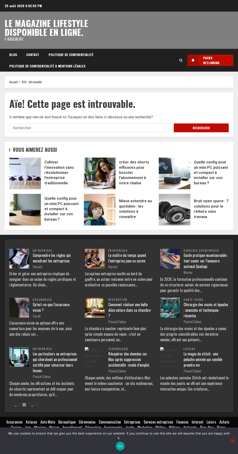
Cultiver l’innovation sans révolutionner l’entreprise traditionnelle (25, 173)
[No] (232, 440)
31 (28, 405)
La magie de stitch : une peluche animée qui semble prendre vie (203, 359)
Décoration (117, 300)
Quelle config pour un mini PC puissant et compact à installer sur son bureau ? (174, 173)
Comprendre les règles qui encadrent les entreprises (52, 258)
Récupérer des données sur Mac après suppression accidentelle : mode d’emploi (128, 359)
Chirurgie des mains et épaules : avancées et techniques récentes (206, 310)
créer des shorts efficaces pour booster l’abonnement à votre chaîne (100, 173)
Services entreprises (201, 250)
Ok (120, 446)
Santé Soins (193, 300)
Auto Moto (47, 422)
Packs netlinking (211, 60)
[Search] (180, 60)
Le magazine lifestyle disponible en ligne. (46, 27)
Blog (13, 54)
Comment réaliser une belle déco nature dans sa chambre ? (129, 310)
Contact (32, 54)
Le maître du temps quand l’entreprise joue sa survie (127, 258)
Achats (224, 422)
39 (36, 405)
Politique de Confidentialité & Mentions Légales (47, 65)
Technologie (118, 349)
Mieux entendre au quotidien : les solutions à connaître (100, 209)
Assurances (42, 300)
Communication (110, 422)
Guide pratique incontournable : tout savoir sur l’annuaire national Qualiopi (206, 260)
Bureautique (67, 422)
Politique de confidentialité (71, 54)
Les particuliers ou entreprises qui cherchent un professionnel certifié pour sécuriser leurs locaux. (55, 362)
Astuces (31, 422)
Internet (197, 422)
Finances (182, 422)
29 (19, 405)
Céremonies (87, 422)
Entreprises (43, 250)
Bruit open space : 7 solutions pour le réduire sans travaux (174, 209)
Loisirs (189, 349)
